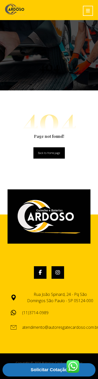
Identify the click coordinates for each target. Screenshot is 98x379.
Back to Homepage (49, 153)
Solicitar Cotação (49, 369)
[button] (40, 272)
